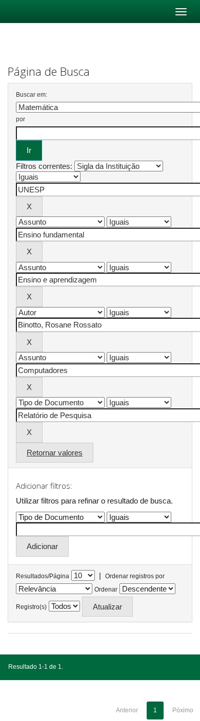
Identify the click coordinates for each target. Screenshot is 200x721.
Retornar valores (55, 452)
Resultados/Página (42, 576)
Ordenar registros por (135, 576)
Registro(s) (31, 606)
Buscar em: (31, 94)
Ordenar (105, 589)
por (20, 119)
